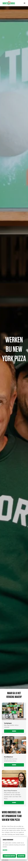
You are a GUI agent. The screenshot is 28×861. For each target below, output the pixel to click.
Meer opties (5, 850)
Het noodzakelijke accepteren (9, 856)
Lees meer (14, 802)
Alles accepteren (21, 856)
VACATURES (14, 731)
